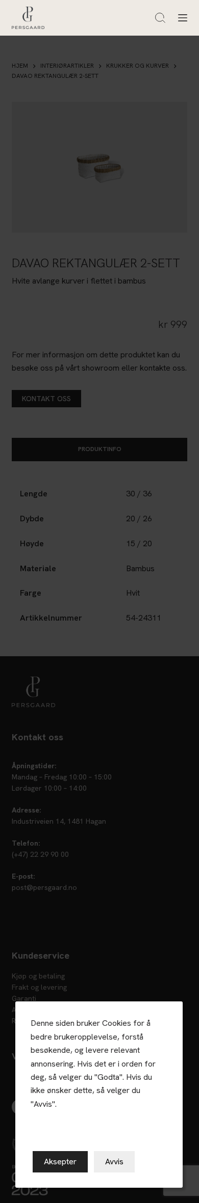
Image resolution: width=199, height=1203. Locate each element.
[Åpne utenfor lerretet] (182, 17)
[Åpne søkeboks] (160, 18)
